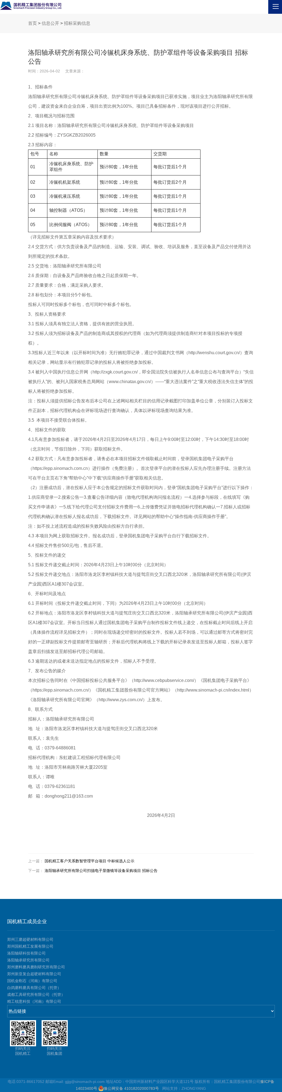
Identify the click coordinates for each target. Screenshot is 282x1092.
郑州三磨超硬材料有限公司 (30, 939)
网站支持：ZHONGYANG (184, 1088)
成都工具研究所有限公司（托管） (36, 994)
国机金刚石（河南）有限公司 (32, 981)
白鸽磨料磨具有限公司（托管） (34, 987)
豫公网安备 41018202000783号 (132, 1088)
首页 (32, 23)
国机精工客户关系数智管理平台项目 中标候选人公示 (89, 861)
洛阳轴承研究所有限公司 (28, 960)
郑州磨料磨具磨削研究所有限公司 (36, 967)
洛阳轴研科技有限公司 (26, 953)
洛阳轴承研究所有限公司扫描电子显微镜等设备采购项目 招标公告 (101, 870)
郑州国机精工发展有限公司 (30, 946)
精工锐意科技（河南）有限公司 (34, 1001)
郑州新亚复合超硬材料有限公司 (34, 974)
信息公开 (50, 23)
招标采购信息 (77, 23)
